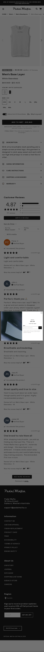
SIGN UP (40, 327)
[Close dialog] (42, 313)
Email (24, 325)
